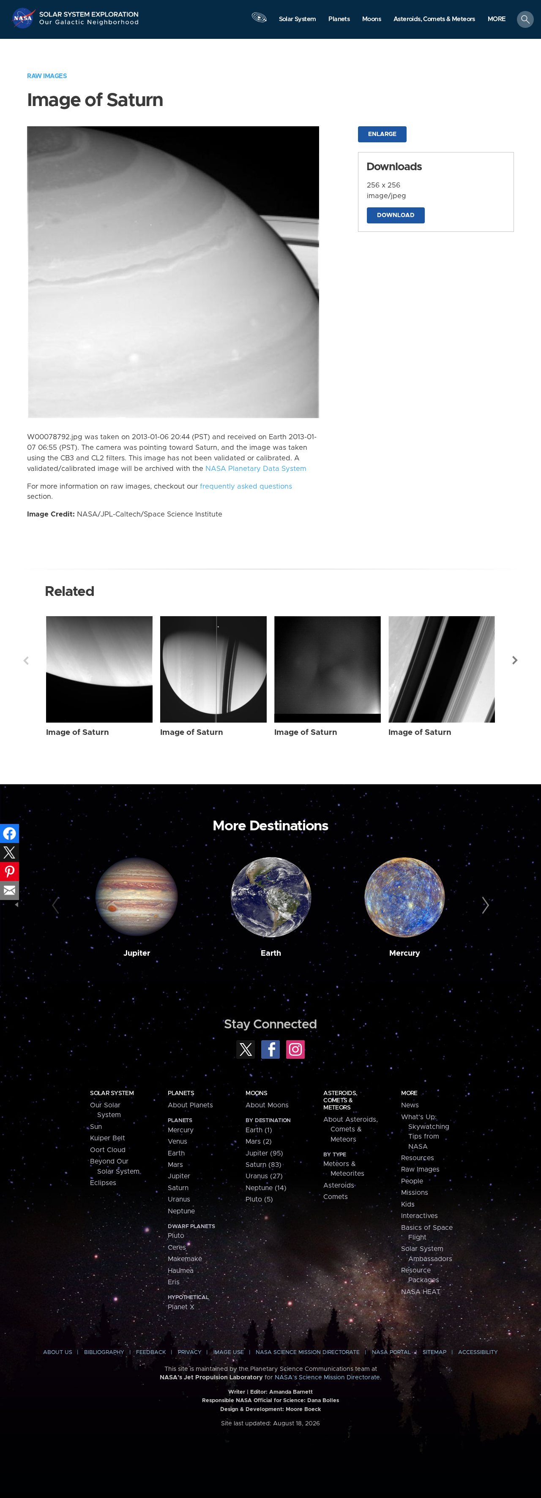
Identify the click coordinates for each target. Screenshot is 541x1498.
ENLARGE (382, 134)
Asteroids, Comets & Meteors (340, 1100)
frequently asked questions (246, 486)
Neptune (181, 1211)
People (412, 1181)
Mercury (404, 953)
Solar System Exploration (89, 12)
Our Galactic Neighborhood (89, 24)
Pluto (176, 1235)
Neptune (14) (266, 1188)
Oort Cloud (108, 1150)
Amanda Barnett (291, 1392)
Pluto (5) (259, 1199)
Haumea (181, 1270)
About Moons (267, 1105)
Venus (177, 1141)
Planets (181, 1093)
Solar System (112, 1093)
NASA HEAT (420, 1292)
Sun (96, 1126)
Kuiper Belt (107, 1138)
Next (515, 660)
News (410, 1105)
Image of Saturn (77, 733)
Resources (417, 1158)
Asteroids (338, 1185)
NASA (25, 18)
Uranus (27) (264, 1176)
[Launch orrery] (259, 21)
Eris (174, 1282)
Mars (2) (259, 1141)
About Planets (190, 1105)
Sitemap (434, 1352)
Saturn (178, 1188)
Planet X (181, 1307)
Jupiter (136, 953)
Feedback (151, 1352)
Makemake (185, 1259)
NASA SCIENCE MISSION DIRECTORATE (308, 1352)
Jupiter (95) (264, 1153)
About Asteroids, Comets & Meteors (350, 1129)
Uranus (179, 1199)
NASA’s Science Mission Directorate (327, 1378)
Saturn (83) (263, 1164)
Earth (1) (259, 1130)
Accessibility (478, 1352)
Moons (256, 1093)
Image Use (228, 1352)
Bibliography (104, 1352)
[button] (496, 19)
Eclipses (103, 1183)
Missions (414, 1192)
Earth (271, 953)
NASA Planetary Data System (255, 468)
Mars (175, 1164)
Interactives (419, 1216)
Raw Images (47, 76)
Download (396, 215)
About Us (57, 1352)
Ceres (177, 1247)
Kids (408, 1204)
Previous (25, 660)
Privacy (190, 1352)
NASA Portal (391, 1352)
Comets (335, 1197)
